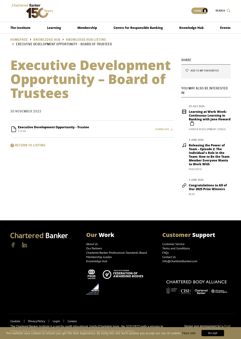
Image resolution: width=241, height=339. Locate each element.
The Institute (20, 28)
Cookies (15, 321)
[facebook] (13, 245)
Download (163, 129)
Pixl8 (227, 326)
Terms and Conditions (176, 248)
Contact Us (169, 257)
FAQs (165, 252)
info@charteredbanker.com (179, 261)
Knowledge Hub (191, 28)
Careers (72, 321)
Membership (87, 28)
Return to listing (30, 145)
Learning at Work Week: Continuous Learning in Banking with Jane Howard (209, 115)
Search (221, 10)
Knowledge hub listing (86, 40)
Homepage (19, 40)
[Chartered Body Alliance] (196, 285)
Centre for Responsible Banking (138, 28)
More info (188, 333)
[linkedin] (24, 245)
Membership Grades (99, 257)
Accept (212, 333)
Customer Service (173, 244)
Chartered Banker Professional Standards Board (116, 252)
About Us (92, 244)
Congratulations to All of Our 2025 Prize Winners (208, 187)
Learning (54, 28)
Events (225, 28)
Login (198, 10)
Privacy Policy (36, 321)
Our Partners (94, 248)
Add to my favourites (204, 70)
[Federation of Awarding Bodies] (124, 274)
